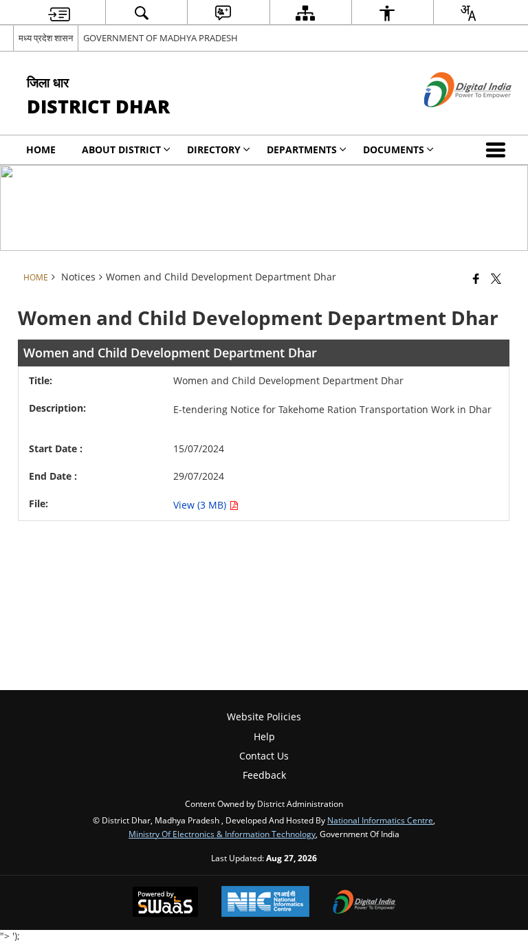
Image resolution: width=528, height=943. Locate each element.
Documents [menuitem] (393, 149)
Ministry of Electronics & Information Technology (222, 833)
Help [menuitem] (264, 736)
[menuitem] (59, 12)
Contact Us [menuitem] (264, 755)
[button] (498, 149)
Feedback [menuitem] (264, 774)
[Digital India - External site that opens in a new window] (450, 118)
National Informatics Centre (380, 819)
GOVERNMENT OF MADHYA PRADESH (160, 38)
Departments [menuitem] (302, 149)
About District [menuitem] (121, 149)
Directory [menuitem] (214, 149)
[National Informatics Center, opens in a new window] (265, 903)
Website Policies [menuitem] (264, 716)
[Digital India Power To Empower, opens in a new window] (364, 903)
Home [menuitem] (41, 149)
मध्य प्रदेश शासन (46, 38)
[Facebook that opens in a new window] (476, 278)
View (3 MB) (201, 504)
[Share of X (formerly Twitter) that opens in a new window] (496, 278)
